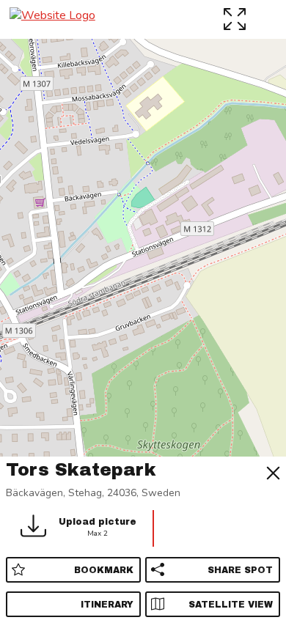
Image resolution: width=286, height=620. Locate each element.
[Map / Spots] (236, 19)
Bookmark (103, 570)
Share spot (240, 570)
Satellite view (230, 604)
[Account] (267, 19)
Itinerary (107, 604)
